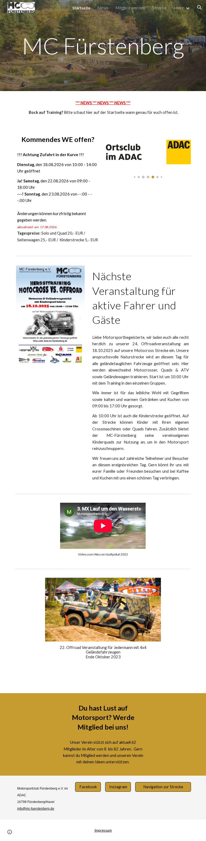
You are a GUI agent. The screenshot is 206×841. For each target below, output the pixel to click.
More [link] (179, 7)
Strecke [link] (159, 7)
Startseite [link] (81, 7)
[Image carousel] (148, 154)
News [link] (102, 7)
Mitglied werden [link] (130, 7)
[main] (103, 45)
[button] (199, 7)
